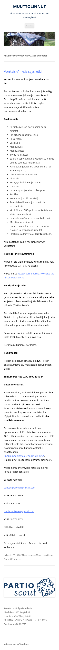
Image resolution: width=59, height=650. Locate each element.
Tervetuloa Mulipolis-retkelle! (18, 608)
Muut (38, 555)
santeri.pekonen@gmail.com (19, 487)
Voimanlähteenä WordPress (16, 644)
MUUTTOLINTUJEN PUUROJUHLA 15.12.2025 (25, 620)
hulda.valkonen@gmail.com (19, 511)
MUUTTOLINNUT (29, 6)
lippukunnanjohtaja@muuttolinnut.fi (24, 455)
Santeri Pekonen (12, 559)
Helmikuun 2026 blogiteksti (17, 616)
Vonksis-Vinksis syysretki (23, 71)
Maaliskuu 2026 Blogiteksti (17, 612)
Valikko (29, 25)
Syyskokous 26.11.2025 (15, 624)
